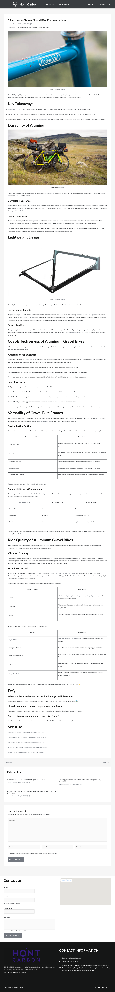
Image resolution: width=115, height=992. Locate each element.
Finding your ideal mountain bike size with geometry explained (80, 781)
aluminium (86, 95)
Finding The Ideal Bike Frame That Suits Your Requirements (26, 752)
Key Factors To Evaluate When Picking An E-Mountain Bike (26, 742)
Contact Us (100, 4)
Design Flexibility (14, 674)
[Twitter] (103, 987)
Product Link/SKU (10, 908)
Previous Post (9, 762)
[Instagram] (107, 987)
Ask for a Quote (12, 935)
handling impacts (31, 221)
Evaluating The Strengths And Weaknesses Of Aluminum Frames (27, 747)
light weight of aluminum (18, 330)
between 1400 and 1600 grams (86, 314)
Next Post (107, 762)
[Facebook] (95, 987)
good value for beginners (42, 119)
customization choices (45, 421)
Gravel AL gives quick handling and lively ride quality (77, 596)
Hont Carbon (28, 4)
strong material (49, 193)
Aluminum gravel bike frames (17, 109)
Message (7, 917)
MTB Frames (64, 4)
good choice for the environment (22, 211)
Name (6, 887)
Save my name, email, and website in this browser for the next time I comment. (34, 853)
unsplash (62, 89)
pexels (62, 187)
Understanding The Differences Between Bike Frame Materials (27, 737)
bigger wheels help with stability (66, 573)
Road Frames (51, 4)
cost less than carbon (29, 359)
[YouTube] (99, 987)
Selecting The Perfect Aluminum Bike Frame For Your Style (26, 732)
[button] (109, 4)
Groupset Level (24, 502)
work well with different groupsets (39, 494)
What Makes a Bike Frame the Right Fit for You (26, 780)
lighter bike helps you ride (17, 314)
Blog (21, 24)
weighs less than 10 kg (74, 332)
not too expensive (95, 347)
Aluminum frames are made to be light (70, 638)
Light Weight (13, 640)
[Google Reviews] (110, 987)
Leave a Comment (13, 24)
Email (6, 897)
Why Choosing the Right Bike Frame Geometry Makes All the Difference (31, 792)
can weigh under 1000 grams (26, 317)
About (90, 4)
